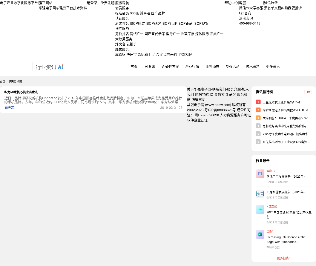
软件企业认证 (197, 120)
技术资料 (80, 7)
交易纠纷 (281, 7)
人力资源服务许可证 (235, 114)
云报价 (131, 44)
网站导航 (202, 94)
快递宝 (131, 54)
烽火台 (120, 44)
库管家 (120, 54)
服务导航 (122, 2)
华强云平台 (64, 7)
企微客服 (185, 54)
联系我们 (219, 89)
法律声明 (198, 99)
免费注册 (107, 2)
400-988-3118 (250, 23)
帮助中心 (231, 2)
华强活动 (232, 66)
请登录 (92, 2)
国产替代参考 (154, 33)
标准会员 (122, 13)
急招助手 (144, 54)
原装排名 (122, 23)
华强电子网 (47, 7)
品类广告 (217, 33)
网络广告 (137, 33)
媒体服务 (202, 33)
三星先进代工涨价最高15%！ (282, 102)
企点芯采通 (168, 54)
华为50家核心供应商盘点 (21, 92)
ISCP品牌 (153, 23)
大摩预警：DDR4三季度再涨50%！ (286, 118)
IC (211, 94)
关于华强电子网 (199, 89)
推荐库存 (187, 33)
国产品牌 (158, 13)
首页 (133, 66)
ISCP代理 (169, 23)
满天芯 (9, 107)
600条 (134, 13)
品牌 (232, 94)
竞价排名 (122, 33)
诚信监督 (271, 2)
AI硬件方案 (170, 66)
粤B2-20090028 (207, 114)
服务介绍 (234, 89)
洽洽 (155, 54)
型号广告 (173, 33)
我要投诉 (295, 7)
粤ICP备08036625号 (220, 109)
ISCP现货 (201, 23)
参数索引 (221, 94)
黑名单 (269, 7)
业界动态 (212, 66)
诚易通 (145, 13)
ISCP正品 (185, 23)
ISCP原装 (137, 23)
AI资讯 (150, 66)
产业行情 (192, 66)
